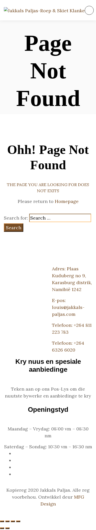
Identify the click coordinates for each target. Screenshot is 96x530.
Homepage (67, 201)
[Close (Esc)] (2, 521)
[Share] (7, 521)
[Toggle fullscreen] (13, 521)
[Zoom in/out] (18, 521)
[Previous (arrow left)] (2, 528)
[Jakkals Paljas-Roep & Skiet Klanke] (44, 10)
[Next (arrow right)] (7, 528)
